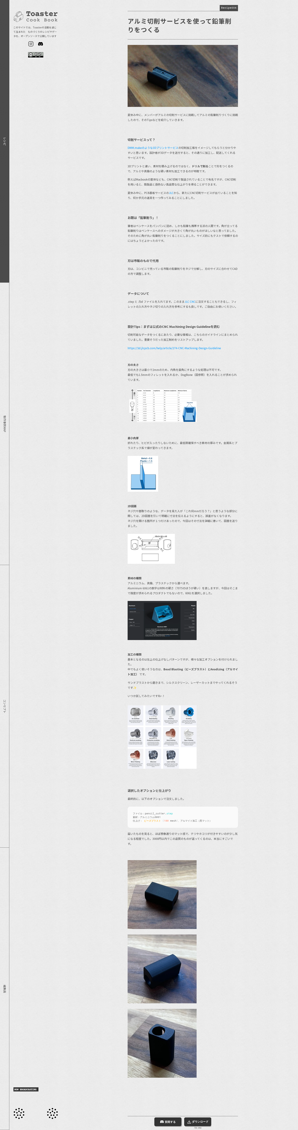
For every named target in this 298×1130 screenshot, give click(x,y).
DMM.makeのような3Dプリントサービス (153, 148)
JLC (171, 193)
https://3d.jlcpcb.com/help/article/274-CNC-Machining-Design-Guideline (174, 348)
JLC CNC (190, 301)
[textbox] (172, 817)
